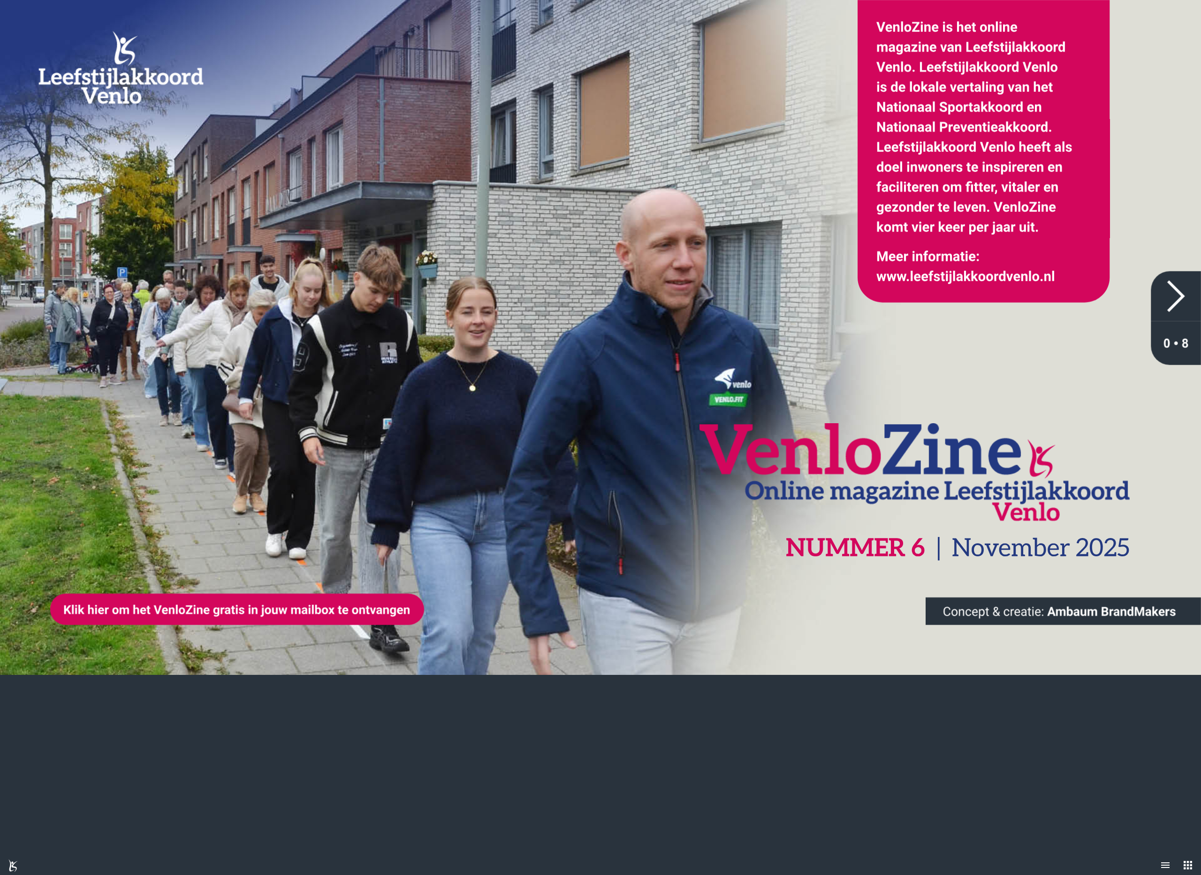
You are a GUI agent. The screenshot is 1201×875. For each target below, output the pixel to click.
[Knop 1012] (1176, 296)
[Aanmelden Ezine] (237, 609)
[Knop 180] (984, 151)
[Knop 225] (1063, 611)
